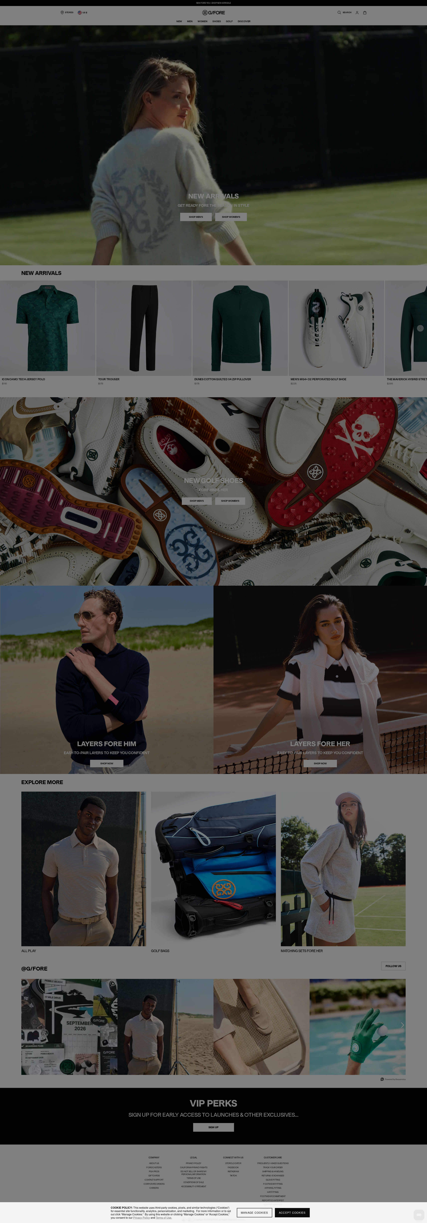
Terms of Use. (164, 1218)
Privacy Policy (141, 1218)
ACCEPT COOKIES (292, 1213)
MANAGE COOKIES (254, 1213)
